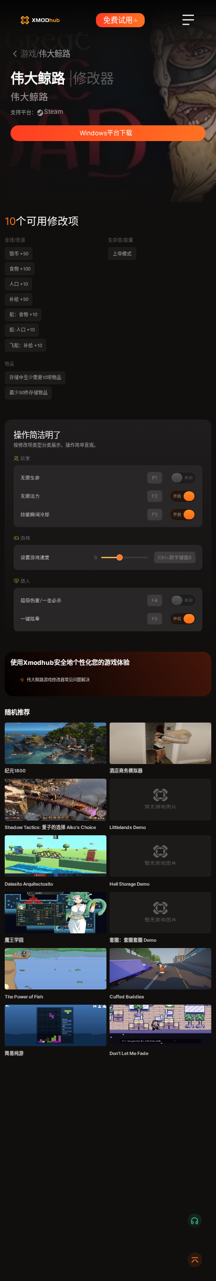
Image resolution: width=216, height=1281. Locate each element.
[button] (108, 680)
